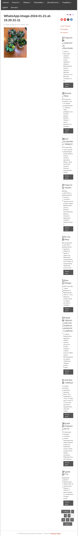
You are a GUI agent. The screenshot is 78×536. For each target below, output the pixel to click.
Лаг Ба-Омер (67, 238)
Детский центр (52, 2)
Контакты (14, 7)
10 (63, 520)
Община (26, 2)
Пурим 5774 (66, 473)
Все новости (64, 32)
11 (67, 520)
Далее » (67, 524)
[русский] (70, 14)
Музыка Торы (67, 94)
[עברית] (73, 14)
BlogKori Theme (56, 533)
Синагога (15, 2)
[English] (67, 14)
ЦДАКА (5, 7)
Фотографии (64, 29)
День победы (67, 281)
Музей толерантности (68, 426)
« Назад (65, 512)
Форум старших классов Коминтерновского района (68, 324)
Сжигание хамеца (68, 381)
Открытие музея (67, 186)
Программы (38, 2)
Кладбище (67, 2)
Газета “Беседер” (65, 26)
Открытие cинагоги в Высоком (68, 42)
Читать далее (67, 85)
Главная (5, 2)
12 (72, 520)
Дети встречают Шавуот (68, 141)
